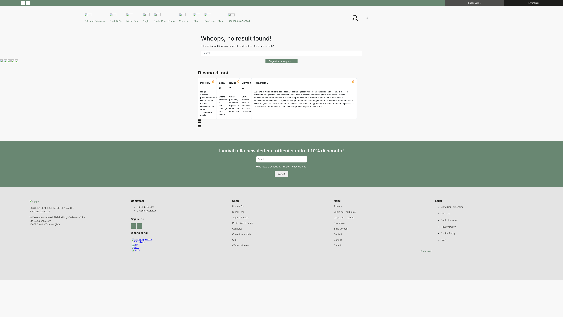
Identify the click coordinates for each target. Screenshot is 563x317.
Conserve (184, 21)
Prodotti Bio (116, 21)
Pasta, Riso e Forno (164, 21)
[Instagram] (28, 3)
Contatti (338, 234)
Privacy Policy (289, 166)
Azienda (338, 206)
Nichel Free (132, 21)
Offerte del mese (240, 245)
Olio (196, 21)
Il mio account (341, 228)
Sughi (146, 21)
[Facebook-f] (23, 3)
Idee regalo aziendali (239, 21)
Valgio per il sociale (344, 217)
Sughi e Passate (240, 217)
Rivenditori (339, 223)
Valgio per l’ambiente (345, 212)
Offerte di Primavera (95, 21)
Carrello (338, 240)
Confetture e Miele (214, 21)
